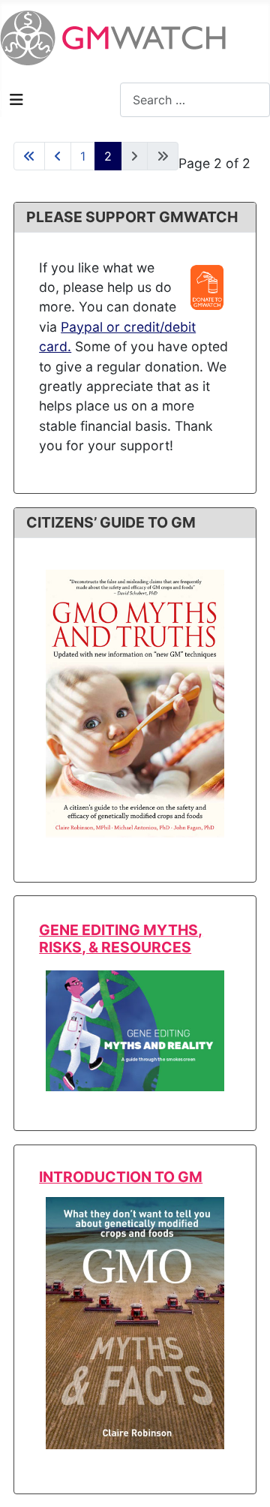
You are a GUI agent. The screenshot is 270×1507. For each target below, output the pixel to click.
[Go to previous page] (57, 156)
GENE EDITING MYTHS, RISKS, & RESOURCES (120, 938)
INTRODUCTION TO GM (120, 1177)
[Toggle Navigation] (16, 100)
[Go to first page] (29, 156)
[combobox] (195, 99)
